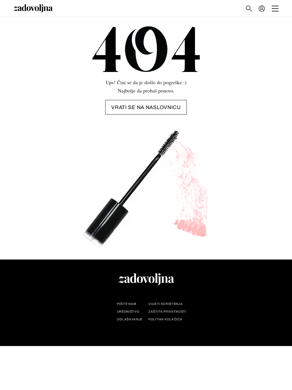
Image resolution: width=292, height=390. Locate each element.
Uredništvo (128, 311)
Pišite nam (126, 303)
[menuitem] (261, 8)
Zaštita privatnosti (167, 311)
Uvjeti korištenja (165, 303)
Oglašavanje (130, 319)
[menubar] (262, 8)
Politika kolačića (165, 319)
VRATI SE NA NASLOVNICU (146, 107)
